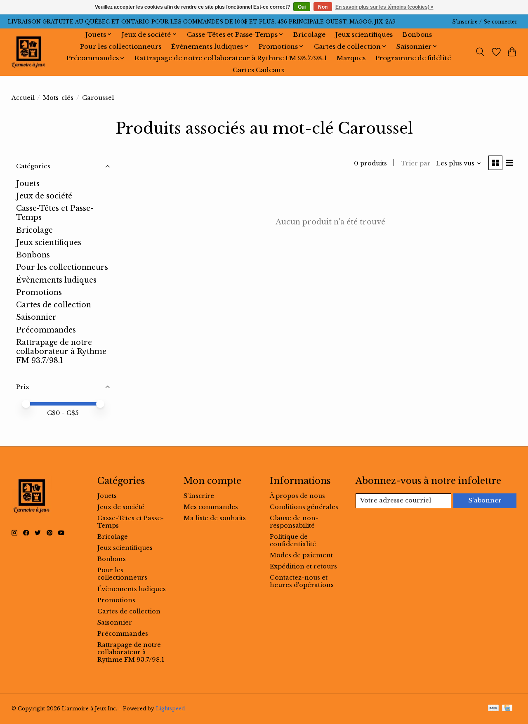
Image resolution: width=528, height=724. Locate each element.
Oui (302, 7)
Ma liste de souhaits (215, 518)
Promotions (39, 292)
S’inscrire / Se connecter (485, 22)
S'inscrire (199, 496)
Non (323, 7)
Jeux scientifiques (364, 34)
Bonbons (417, 34)
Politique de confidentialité (293, 540)
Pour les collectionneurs (120, 46)
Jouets (28, 183)
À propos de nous (297, 496)
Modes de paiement (301, 555)
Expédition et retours (303, 566)
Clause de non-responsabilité (294, 521)
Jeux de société (44, 195)
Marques (351, 58)
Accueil (23, 97)
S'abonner (485, 500)
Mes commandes (211, 507)
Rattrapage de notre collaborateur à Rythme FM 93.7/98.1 (230, 58)
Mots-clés (58, 97)
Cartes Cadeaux (259, 70)
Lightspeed (170, 708)
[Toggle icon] (480, 52)
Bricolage (309, 34)
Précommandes (46, 330)
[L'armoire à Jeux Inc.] (28, 52)
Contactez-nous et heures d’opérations (302, 581)
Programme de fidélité (413, 58)
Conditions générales (304, 507)
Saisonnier (36, 317)
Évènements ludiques (56, 280)
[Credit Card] (507, 708)
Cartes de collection (53, 304)
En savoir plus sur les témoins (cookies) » (384, 7)
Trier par (416, 163)
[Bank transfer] (493, 708)
